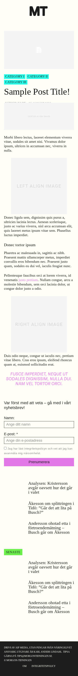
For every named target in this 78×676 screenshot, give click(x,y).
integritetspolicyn (35, 448)
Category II (38, 76)
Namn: (9, 418)
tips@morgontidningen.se (34, 656)
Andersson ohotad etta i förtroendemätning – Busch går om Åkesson (49, 528)
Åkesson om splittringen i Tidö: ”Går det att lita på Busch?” (51, 508)
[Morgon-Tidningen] (39, 11)
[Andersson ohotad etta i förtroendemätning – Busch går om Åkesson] (14, 528)
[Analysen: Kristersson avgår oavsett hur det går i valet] (14, 488)
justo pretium (28, 280)
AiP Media (21, 647)
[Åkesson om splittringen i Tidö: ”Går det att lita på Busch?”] (14, 508)
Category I (14, 76)
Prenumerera (39, 462)
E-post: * (11, 434)
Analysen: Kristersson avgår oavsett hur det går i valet (50, 488)
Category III (15, 82)
